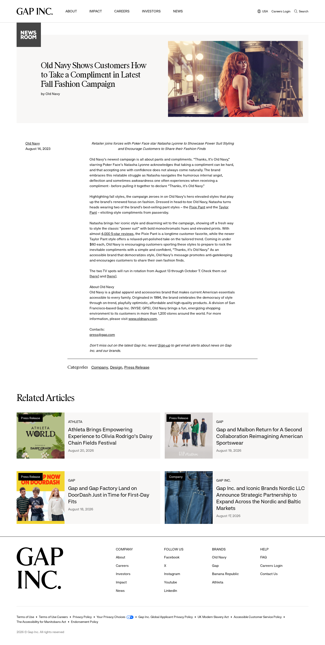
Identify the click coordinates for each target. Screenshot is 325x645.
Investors (151, 11)
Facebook (172, 557)
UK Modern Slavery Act (213, 617)
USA (262, 12)
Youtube (170, 582)
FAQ (263, 557)
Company (99, 367)
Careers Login (281, 11)
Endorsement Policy (84, 622)
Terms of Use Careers (53, 617)
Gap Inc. (223, 480)
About (71, 11)
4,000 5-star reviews (117, 234)
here (94, 276)
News (178, 11)
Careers (122, 11)
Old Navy (32, 143)
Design (116, 367)
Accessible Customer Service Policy (258, 617)
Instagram (172, 574)
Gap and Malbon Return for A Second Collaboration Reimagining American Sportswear (259, 436)
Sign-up (164, 345)
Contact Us (269, 574)
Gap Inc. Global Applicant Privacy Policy (165, 617)
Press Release (136, 367)
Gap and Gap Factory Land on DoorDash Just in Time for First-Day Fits (108, 495)
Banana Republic (225, 574)
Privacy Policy (82, 617)
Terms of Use (25, 617)
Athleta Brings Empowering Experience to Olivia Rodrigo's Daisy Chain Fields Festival (110, 436)
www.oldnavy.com (142, 319)
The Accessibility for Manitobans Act (41, 622)
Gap (219, 422)
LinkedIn (170, 591)
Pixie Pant (197, 207)
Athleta (75, 422)
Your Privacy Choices (111, 617)
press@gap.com (102, 335)
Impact (95, 11)
